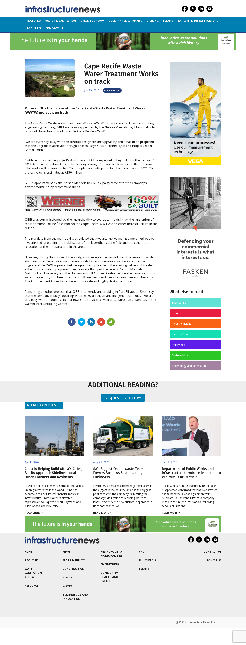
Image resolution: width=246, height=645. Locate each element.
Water (67, 586)
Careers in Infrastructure (198, 21)
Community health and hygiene (109, 577)
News (67, 551)
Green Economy (92, 21)
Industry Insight (181, 323)
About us (34, 28)
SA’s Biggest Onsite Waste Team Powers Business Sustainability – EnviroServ (119, 473)
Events (168, 21)
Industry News (181, 334)
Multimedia (179, 344)
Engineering (179, 302)
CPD (141, 551)
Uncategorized (112, 90)
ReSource (31, 585)
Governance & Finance (125, 21)
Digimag (152, 21)
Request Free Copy (123, 398)
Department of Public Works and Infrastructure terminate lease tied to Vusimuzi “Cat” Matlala (191, 473)
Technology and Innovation (189, 366)
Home (29, 551)
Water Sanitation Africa (33, 573)
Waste (67, 577)
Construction (73, 569)
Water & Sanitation (60, 21)
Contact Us (54, 28)
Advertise (214, 560)
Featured (34, 21)
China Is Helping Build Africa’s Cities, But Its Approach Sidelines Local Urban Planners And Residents (53, 473)
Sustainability (180, 355)
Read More (32, 513)
